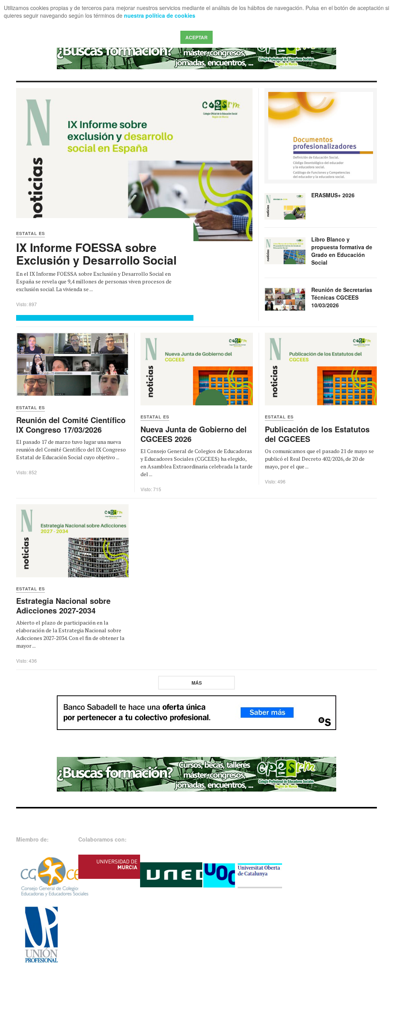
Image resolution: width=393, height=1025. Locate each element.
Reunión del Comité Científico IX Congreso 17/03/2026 (70, 424)
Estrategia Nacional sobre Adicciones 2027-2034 (63, 605)
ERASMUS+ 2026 (333, 195)
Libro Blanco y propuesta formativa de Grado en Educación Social (341, 250)
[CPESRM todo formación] (196, 52)
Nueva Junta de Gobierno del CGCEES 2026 (193, 433)
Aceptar (196, 37)
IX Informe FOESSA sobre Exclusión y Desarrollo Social (96, 253)
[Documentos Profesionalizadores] (320, 135)
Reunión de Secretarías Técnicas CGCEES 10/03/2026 (341, 297)
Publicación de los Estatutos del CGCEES (317, 433)
